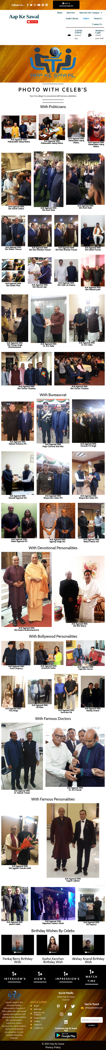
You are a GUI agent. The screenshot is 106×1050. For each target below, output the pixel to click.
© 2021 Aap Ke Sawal (53, 1044)
